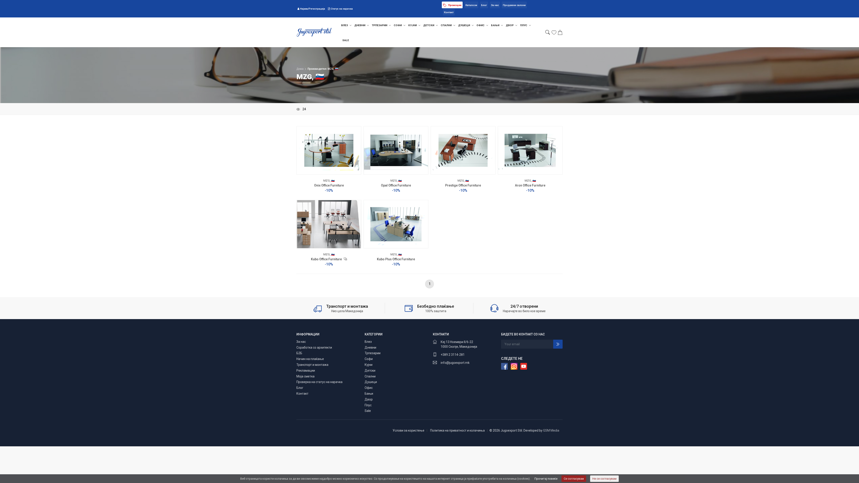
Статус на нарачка (341, 8)
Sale (345, 40)
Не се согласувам (604, 478)
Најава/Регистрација (312, 8)
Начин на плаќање (310, 359)
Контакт (449, 12)
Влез (345, 25)
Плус (524, 25)
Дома (300, 68)
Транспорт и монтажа (312, 364)
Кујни (412, 25)
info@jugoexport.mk (455, 362)
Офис (480, 25)
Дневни (360, 25)
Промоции (454, 5)
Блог (484, 5)
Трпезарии (380, 25)
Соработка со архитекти (314, 347)
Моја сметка (305, 376)
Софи (398, 25)
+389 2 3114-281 (453, 354)
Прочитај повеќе (545, 478)
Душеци (464, 25)
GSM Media (551, 430)
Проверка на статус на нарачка (319, 382)
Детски (429, 25)
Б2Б (299, 353)
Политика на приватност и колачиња (457, 430)
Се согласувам (574, 478)
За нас (495, 5)
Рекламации (305, 370)
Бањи (495, 25)
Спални (446, 25)
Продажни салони (514, 5)
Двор (510, 25)
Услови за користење (408, 430)
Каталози (471, 5)
